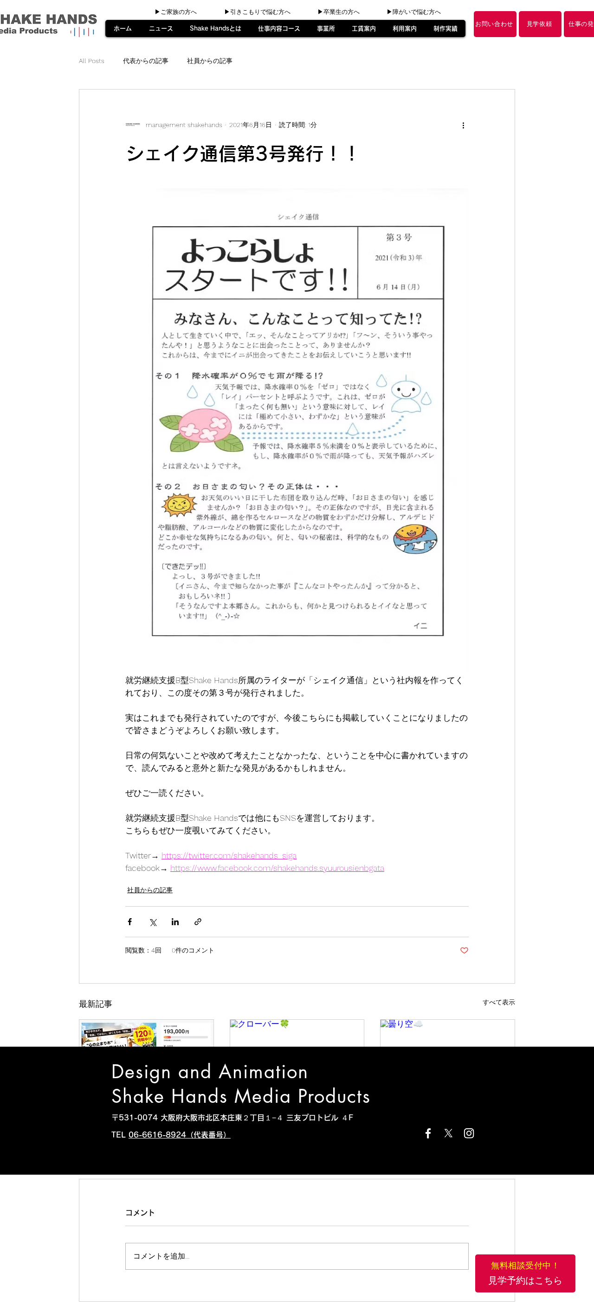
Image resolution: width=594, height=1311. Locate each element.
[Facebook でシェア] (129, 921)
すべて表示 (499, 1002)
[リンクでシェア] (198, 921)
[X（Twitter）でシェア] (152, 921)
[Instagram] (469, 1133)
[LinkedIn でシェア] (175, 921)
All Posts (91, 60)
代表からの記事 (145, 60)
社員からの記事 (209, 60)
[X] (448, 1133)
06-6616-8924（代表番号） (180, 1134)
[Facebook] (428, 1133)
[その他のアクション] (463, 124)
